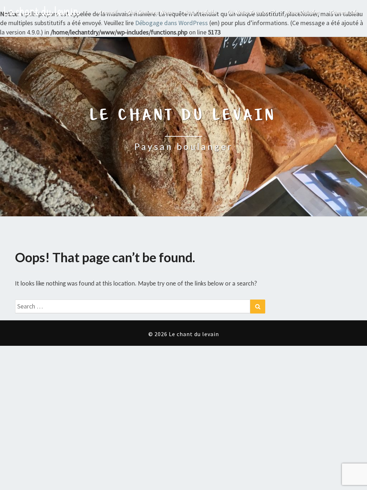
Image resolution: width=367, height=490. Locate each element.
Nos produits (200, 12)
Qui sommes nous (150, 12)
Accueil (107, 12)
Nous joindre (302, 12)
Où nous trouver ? (251, 12)
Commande (344, 12)
